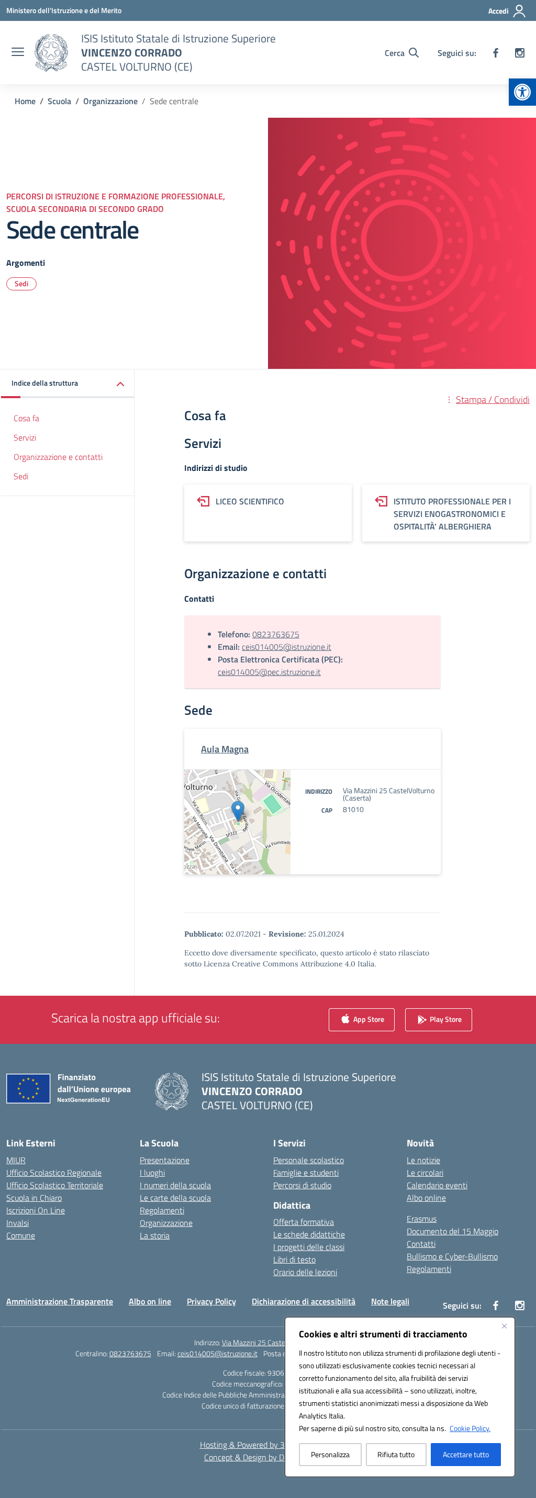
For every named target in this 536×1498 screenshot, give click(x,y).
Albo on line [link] (150, 1301)
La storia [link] (155, 1235)
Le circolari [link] (425, 1172)
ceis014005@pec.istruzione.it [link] (269, 672)
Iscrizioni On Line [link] (35, 1210)
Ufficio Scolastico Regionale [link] (54, 1172)
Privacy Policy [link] (211, 1301)
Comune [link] (20, 1235)
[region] (400, 1397)
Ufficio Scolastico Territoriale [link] (54, 1185)
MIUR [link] (16, 1160)
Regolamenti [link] (162, 1210)
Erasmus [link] (422, 1218)
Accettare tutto (466, 1454)
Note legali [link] (390, 1301)
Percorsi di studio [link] (302, 1185)
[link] (522, 92)
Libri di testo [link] (294, 1259)
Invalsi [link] (17, 1223)
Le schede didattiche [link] (309, 1234)
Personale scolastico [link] (308, 1160)
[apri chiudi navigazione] (18, 53)
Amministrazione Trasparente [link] (59, 1301)
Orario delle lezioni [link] (305, 1272)
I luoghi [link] (152, 1172)
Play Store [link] (445, 1018)
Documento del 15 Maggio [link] (452, 1231)
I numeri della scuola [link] (175, 1185)
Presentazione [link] (164, 1160)
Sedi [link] (21, 283)
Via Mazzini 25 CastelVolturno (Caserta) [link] (282, 1342)
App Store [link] (368, 1018)
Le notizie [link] (423, 1160)
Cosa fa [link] (26, 418)
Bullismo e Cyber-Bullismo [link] (452, 1256)
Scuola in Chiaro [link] (34, 1197)
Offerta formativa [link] (303, 1221)
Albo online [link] (426, 1197)
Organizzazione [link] (166, 1223)
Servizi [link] (25, 437)
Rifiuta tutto (396, 1454)
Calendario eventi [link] (437, 1185)
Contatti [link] (421, 1243)
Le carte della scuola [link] (175, 1197)
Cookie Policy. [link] (470, 1428)
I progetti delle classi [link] (308, 1247)
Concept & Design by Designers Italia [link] (268, 1457)
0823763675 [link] (275, 634)
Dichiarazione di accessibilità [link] (303, 1301)
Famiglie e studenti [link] (306, 1172)
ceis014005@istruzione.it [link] (286, 646)
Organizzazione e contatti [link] (58, 456)
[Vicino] (504, 1326)
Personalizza (330, 1454)
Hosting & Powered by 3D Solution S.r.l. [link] (268, 1444)
